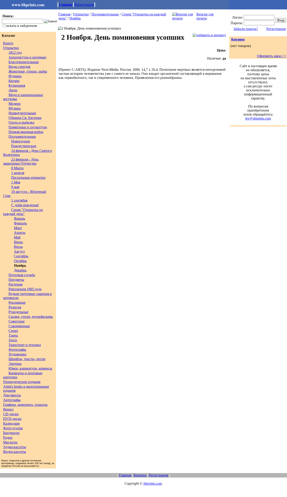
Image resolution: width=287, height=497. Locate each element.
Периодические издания (21, 382)
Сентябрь (21, 256)
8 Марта (17, 168)
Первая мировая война (26, 132)
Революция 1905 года (25, 289)
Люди (13, 90)
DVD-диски (12, 419)
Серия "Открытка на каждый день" (23, 212)
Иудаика (15, 76)
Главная (65, 4)
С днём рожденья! (25, 205)
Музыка (15, 108)
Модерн (15, 103)
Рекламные (17, 302)
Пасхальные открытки (28, 177)
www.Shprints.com (28, 5)
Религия (15, 307)
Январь (19, 218)
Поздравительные (22, 136)
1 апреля (17, 173)
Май (17, 237)
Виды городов (19, 67)
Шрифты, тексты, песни (27, 359)
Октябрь (20, 261)
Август (19, 251)
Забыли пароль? (245, 29)
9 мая (15, 187)
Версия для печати (204, 16)
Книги (8, 43)
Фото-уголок (13, 428)
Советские (17, 321)
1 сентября (19, 200)
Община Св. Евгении (25, 118)
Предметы (16, 280)
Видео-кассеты (14, 452)
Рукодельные (18, 312)
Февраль (20, 223)
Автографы (12, 400)
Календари (11, 423)
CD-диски (11, 414)
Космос (14, 81)
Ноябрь (75, 18)
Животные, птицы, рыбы (28, 71)
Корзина (238, 39)
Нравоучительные (22, 113)
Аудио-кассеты (14, 447)
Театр (13, 340)
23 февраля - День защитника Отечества (21, 161)
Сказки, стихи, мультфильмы (31, 316)
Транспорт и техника (25, 345)
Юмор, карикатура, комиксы (30, 368)
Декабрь (20, 270)
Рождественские (23, 146)
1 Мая (15, 182)
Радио (7, 437)
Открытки (11, 48)
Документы (12, 395)
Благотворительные (24, 62)
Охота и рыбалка (21, 122)
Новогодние (20, 141)
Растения (15, 284)
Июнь (18, 242)
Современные (19, 326)
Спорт (13, 331)
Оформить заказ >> (271, 56)
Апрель (19, 233)
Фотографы (17, 349)
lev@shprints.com (258, 118)
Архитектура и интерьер (27, 57)
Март (18, 228)
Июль (18, 247)
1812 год (15, 52)
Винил (8, 409)
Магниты (10, 442)
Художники (17, 354)
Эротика (15, 364)
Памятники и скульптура (28, 127)
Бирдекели (11, 433)
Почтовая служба (22, 275)
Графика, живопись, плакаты (25, 405)
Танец (13, 335)
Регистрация (84, 4)
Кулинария (17, 85)
